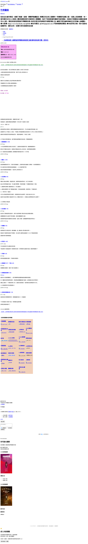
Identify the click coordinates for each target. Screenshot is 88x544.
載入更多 (2, 421)
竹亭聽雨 (5, 10)
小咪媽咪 (3, 404)
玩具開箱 (11, 416)
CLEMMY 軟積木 (11, 337)
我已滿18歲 (3, 541)
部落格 (4, 33)
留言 (13, 411)
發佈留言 (2, 429)
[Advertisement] (44, 106)
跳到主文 (3, 13)
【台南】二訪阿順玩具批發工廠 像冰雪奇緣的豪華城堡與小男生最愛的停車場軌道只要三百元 (22, 311)
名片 (4, 34)
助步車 (2, 338)
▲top (2, 419)
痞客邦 (9, 411)
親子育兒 (11, 415)
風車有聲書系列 (4, 353)
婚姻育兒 (11, 29)
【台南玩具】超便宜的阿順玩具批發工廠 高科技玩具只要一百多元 (25, 40)
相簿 (4, 31)
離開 (7, 541)
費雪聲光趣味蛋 (29, 338)
